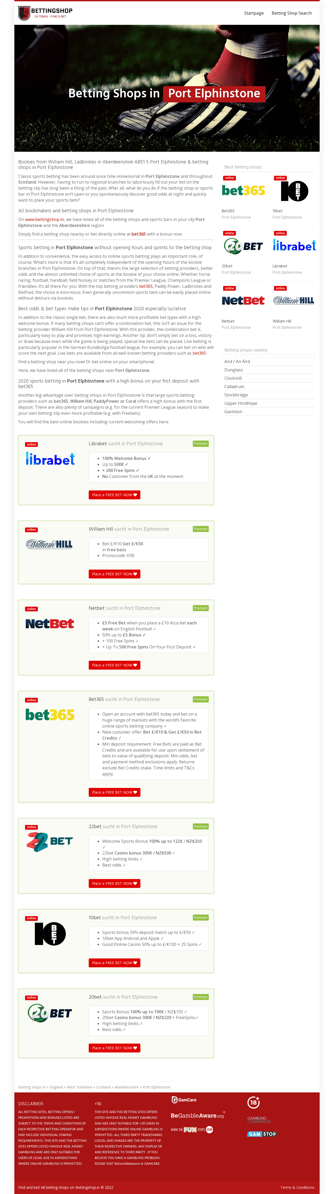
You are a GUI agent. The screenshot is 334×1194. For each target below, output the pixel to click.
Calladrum (234, 386)
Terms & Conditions (297, 1187)
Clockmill (233, 378)
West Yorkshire (79, 1087)
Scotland (103, 1087)
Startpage (254, 13)
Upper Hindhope (240, 403)
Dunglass (233, 370)
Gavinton (233, 411)
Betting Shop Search (292, 13)
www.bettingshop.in (44, 219)
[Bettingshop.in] (45, 13)
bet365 (139, 234)
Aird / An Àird (237, 361)
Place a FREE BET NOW (112, 494)
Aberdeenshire (127, 1087)
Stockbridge (236, 395)
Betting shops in (32, 1087)
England (56, 1087)
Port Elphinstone (145, 444)
